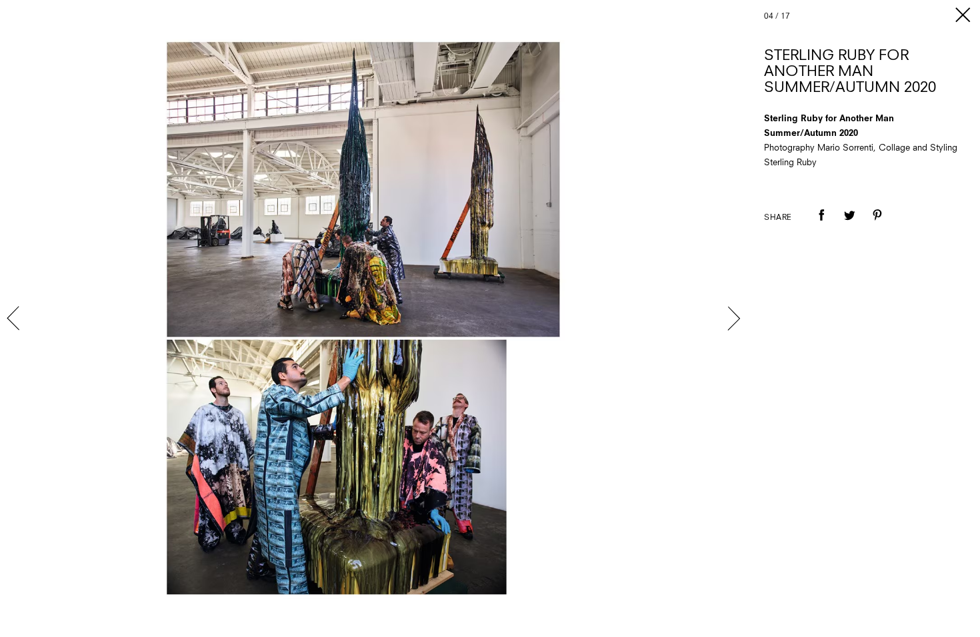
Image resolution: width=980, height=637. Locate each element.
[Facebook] (821, 225)
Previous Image (14, 318)
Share (778, 218)
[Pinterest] (877, 225)
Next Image (733, 318)
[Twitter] (849, 225)
